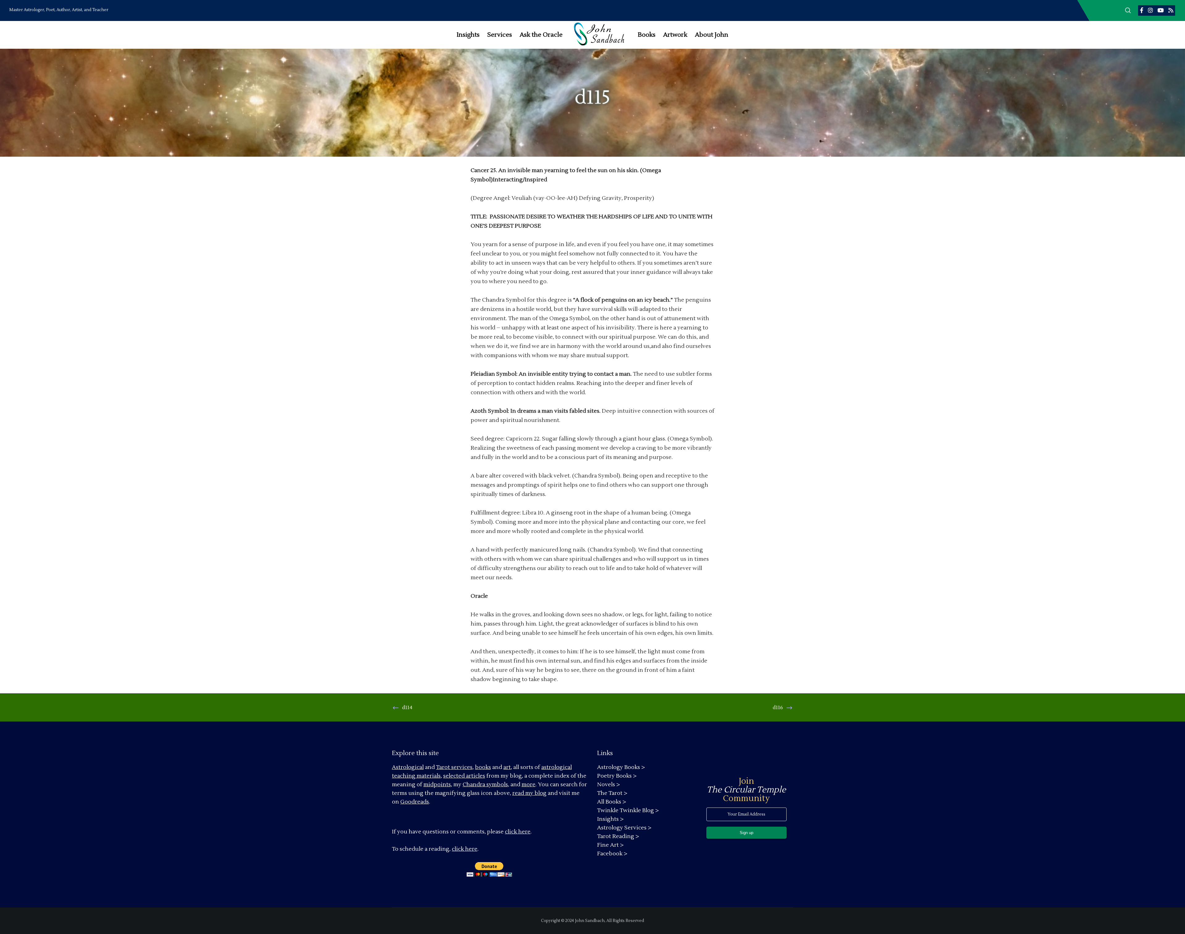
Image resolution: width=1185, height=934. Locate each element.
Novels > (608, 784)
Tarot (443, 767)
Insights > (610, 819)
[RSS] (1170, 10)
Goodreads (414, 801)
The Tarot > (612, 793)
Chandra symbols (485, 784)
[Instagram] (1150, 10)
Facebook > (612, 853)
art (507, 767)
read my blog (529, 793)
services (461, 767)
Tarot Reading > (618, 836)
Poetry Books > (617, 775)
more (528, 784)
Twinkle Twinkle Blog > (628, 810)
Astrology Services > (624, 827)
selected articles (464, 775)
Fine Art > (610, 845)
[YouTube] (1161, 10)
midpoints (437, 784)
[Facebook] (1141, 10)
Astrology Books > (621, 767)
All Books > (611, 801)
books (483, 767)
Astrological (408, 767)
